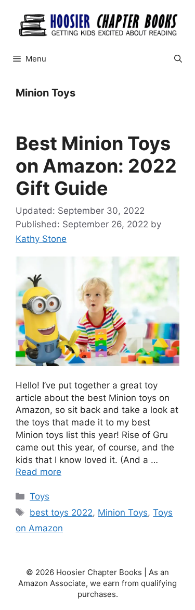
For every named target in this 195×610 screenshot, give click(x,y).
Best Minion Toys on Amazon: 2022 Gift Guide (96, 166)
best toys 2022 (61, 512)
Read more (38, 472)
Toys (39, 496)
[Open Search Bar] (178, 59)
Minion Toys (123, 512)
